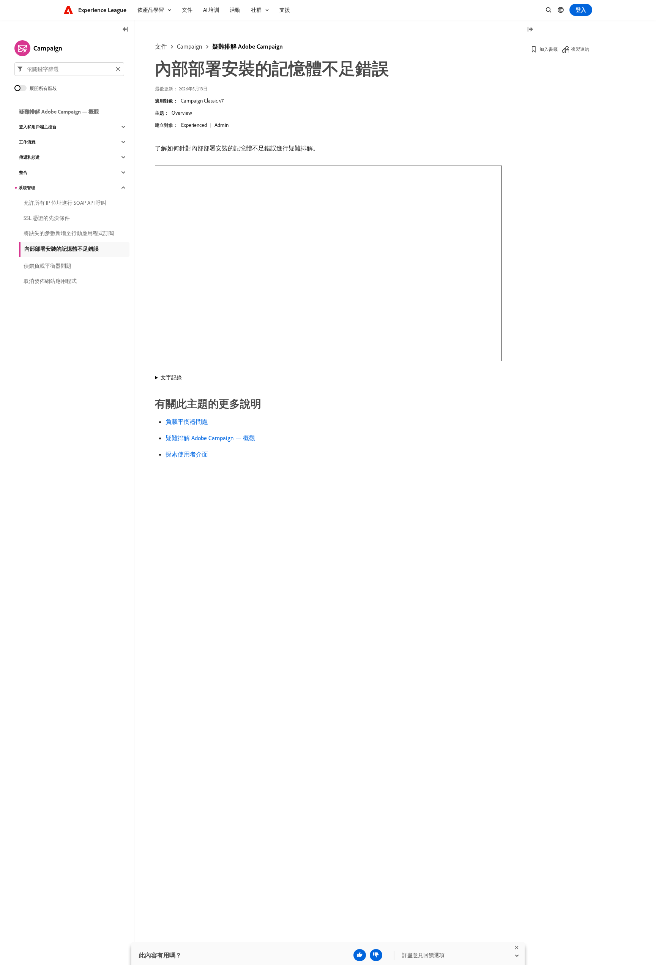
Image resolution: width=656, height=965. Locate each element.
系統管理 (27, 187)
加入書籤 (548, 49)
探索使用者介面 (187, 454)
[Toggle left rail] (125, 29)
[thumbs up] (359, 955)
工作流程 (27, 142)
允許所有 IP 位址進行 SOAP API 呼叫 (65, 202)
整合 (23, 172)
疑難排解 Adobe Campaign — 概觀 (210, 438)
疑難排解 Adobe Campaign (247, 46)
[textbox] (69, 69)
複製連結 (580, 49)
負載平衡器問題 (187, 421)
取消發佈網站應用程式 (50, 281)
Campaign (189, 46)
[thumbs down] (376, 955)
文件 (161, 46)
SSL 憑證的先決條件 (47, 218)
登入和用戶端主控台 (38, 127)
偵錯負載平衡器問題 (47, 265)
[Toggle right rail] (530, 29)
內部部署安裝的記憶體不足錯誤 (61, 248)
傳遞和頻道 (29, 157)
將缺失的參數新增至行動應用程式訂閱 (69, 233)
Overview (182, 112)
